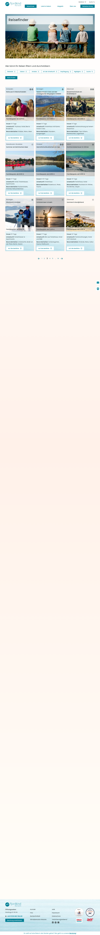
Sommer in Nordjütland (75, 202)
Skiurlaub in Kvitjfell (13, 202)
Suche (88, 72)
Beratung (72, 933)
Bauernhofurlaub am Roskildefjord (74, 93)
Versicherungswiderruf (59, 919)
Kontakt (33, 909)
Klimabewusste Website (38, 919)
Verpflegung (64, 72)
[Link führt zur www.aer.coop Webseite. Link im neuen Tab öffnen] (90, 920)
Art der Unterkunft (49, 72)
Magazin (60, 6)
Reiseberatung (87, 6)
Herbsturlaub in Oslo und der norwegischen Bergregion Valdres (48, 93)
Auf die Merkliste (13, 138)
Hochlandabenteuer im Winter (78, 147)
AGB (53, 909)
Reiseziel (10, 72)
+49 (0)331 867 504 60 (14, 916)
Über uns (73, 6)
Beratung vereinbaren (14, 920)
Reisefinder (31, 6)
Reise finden (11, 78)
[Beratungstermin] (98, 289)
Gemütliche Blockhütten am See (48, 147)
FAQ (31, 913)
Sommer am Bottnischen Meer (17, 147)
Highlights (77, 72)
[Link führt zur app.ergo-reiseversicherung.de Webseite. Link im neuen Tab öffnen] (79, 920)
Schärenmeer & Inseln (44, 202)
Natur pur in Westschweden (16, 92)
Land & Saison (46, 6)
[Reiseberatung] (98, 283)
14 (58, 258)
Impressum (56, 913)
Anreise (34, 72)
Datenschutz (56, 916)
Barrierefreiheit (35, 916)
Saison (22, 72)
